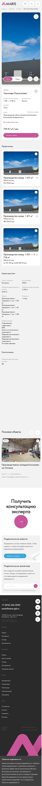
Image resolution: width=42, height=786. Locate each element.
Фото (8, 79)
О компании (5, 706)
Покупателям (6, 684)
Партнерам (5, 695)
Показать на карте (33, 112)
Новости (4, 710)
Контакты (4, 717)
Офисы (4, 633)
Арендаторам (6, 681)
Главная (4, 9)
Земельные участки (8, 669)
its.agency (4, 730)
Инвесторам (6, 688)
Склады (18, 9)
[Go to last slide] (30, 78)
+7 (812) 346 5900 (11, 605)
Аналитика (5, 713)
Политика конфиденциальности (28, 727)
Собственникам (7, 691)
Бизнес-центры (6, 658)
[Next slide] (36, 78)
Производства (6, 643)
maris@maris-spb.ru (10, 608)
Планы (17, 79)
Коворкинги (5, 636)
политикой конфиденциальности (28, 590)
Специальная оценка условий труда (29, 730)
